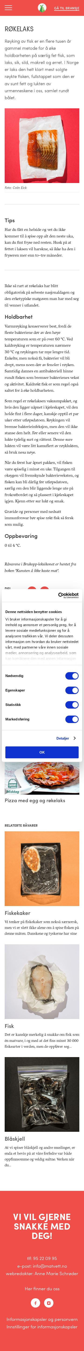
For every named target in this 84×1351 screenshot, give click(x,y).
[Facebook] (35, 1303)
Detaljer (62, 738)
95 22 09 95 (45, 1258)
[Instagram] (48, 1303)
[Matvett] (42, 8)
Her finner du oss (42, 1288)
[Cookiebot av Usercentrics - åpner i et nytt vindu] (59, 596)
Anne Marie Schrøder (56, 1273)
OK (42, 752)
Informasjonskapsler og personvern (42, 1319)
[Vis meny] (10, 8)
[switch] (72, 690)
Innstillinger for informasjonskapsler (42, 1326)
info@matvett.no (50, 1266)
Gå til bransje (66, 8)
